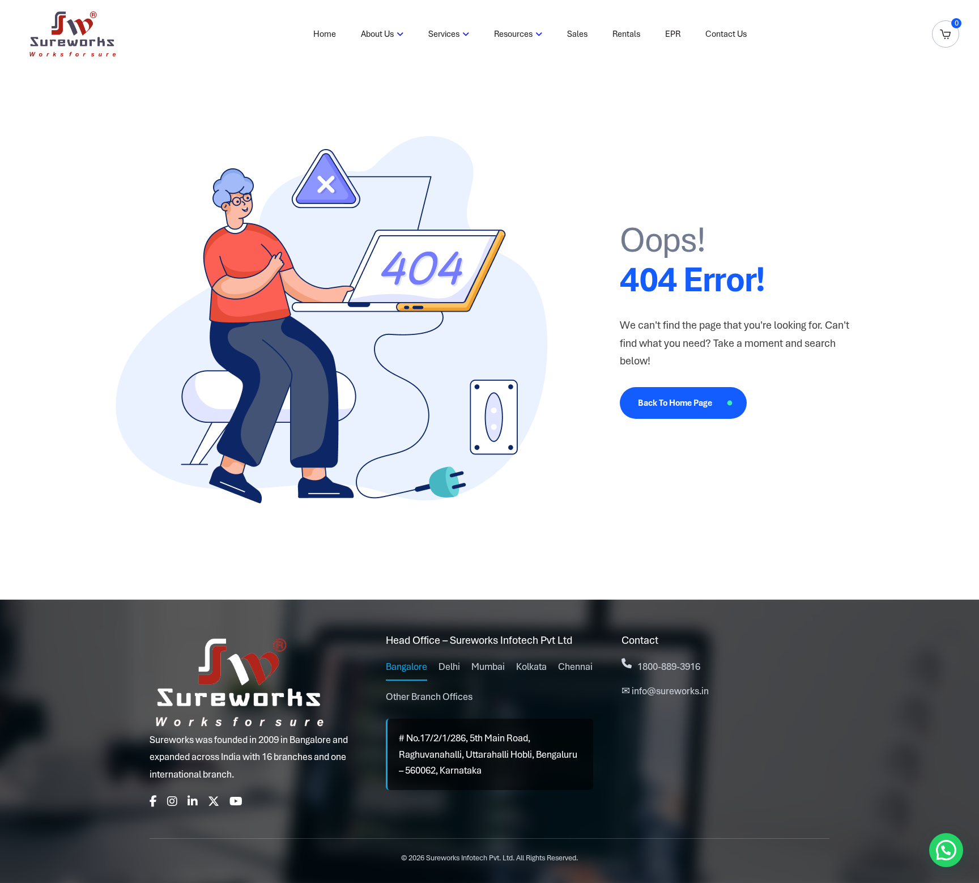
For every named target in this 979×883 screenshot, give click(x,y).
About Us (377, 34)
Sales (577, 34)
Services (443, 34)
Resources (513, 34)
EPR (672, 34)
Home (324, 34)
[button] (946, 850)
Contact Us (726, 34)
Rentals (626, 34)
